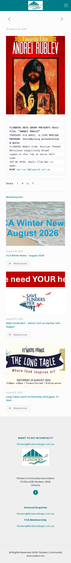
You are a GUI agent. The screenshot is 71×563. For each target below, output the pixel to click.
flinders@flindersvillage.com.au (35, 444)
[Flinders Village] (35, 5)
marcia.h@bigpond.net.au (33, 169)
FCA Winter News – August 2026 (25, 255)
